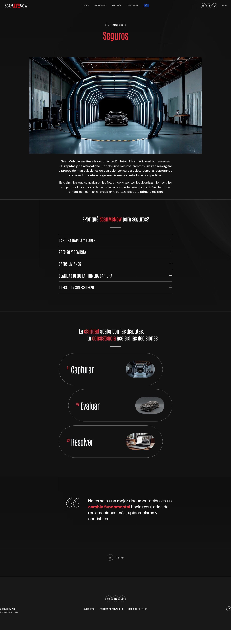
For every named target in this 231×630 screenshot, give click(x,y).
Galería (117, 5)
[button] (115, 240)
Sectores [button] (99, 5)
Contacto (132, 5)
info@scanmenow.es (10, 612)
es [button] (223, 5)
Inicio (85, 5)
